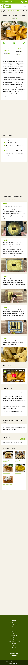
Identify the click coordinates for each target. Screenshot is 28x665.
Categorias (14, 629)
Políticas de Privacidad (10, 661)
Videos (14, 647)
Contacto (14, 649)
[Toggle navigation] (25, 6)
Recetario (14, 643)
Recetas (7, 10)
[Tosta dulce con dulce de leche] (8, 479)
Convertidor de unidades (14, 641)
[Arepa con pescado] (8, 467)
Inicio (2, 10)
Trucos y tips (14, 637)
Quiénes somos (14, 622)
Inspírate (14, 639)
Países (14, 633)
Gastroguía (14, 635)
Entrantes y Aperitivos (16, 10)
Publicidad (14, 624)
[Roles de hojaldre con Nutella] (20, 455)
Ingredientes (14, 631)
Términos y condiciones (13, 663)
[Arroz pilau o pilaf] (20, 467)
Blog (14, 645)
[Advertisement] (14, 116)
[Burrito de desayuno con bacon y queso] (8, 455)
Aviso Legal (19, 661)
